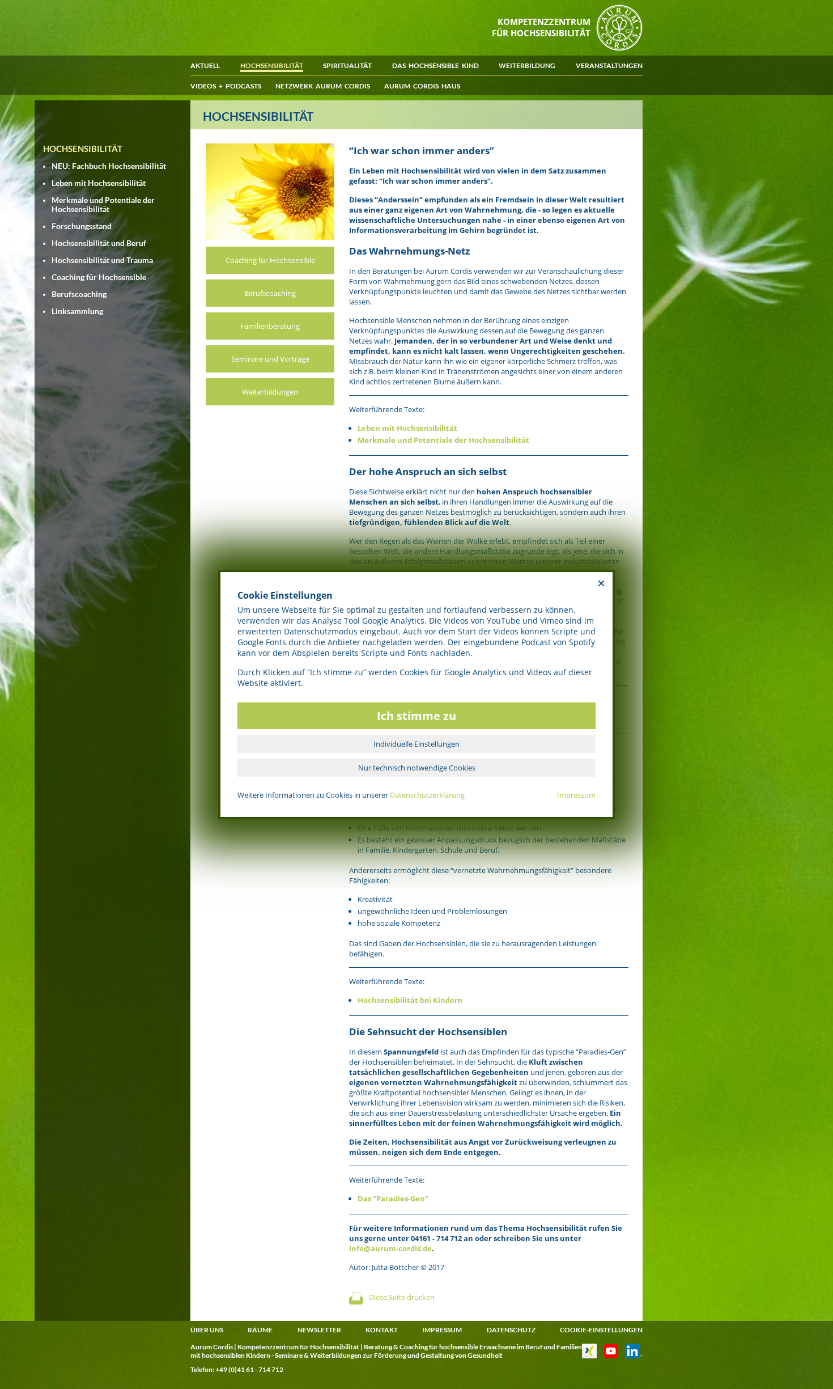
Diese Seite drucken (402, 1297)
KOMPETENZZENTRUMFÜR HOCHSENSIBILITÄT (541, 27)
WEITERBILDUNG (527, 65)
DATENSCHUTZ (511, 1330)
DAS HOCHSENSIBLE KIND (435, 65)
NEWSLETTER (319, 1330)
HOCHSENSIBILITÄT (271, 65)
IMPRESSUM (442, 1330)
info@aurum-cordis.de (390, 1248)
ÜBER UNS (206, 1330)
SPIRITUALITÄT (347, 65)
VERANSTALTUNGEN (609, 65)
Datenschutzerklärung (427, 795)
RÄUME (260, 1330)
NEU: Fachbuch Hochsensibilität (109, 166)
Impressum (576, 795)
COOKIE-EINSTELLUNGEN (601, 1330)
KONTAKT (382, 1330)
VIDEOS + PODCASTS (225, 86)
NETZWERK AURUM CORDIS (322, 86)
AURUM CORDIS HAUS (422, 86)
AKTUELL (205, 65)
